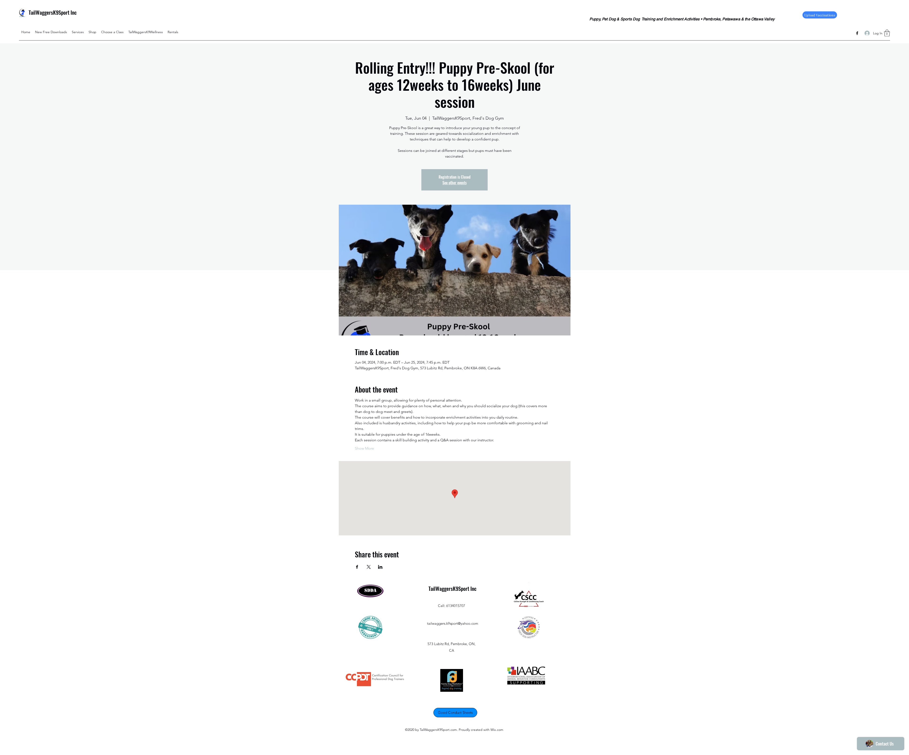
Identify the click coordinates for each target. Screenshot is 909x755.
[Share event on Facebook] (357, 567)
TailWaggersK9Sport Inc (53, 12)
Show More (364, 448)
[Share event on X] (368, 567)
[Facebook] (857, 33)
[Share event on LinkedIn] (380, 567)
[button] (887, 33)
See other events (454, 182)
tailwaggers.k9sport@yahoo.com (452, 623)
